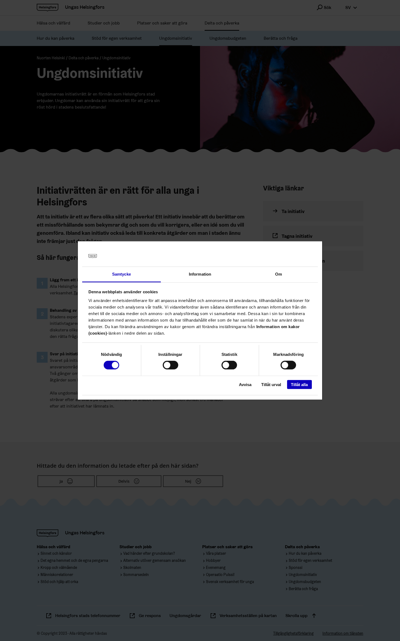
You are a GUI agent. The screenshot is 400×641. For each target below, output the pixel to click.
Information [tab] (200, 274)
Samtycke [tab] (121, 274)
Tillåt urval (271, 384)
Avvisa (245, 384)
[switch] (170, 365)
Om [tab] (278, 274)
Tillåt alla (299, 384)
